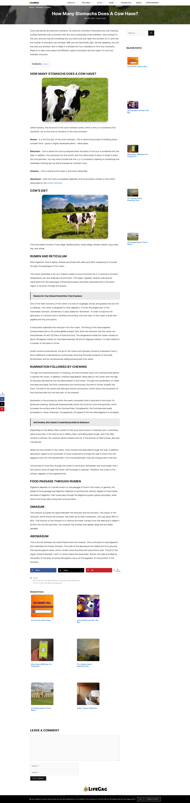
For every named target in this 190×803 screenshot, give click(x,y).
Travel (139, 3)
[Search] (151, 33)
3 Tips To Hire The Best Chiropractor (47, 583)
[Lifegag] (34, 2)
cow (79, 159)
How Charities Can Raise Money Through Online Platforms (56, 580)
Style (99, 3)
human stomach (54, 183)
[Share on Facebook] (2, 399)
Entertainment (152, 3)
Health (48, 7)
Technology (126, 3)
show (45, 64)
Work (111, 3)
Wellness (86, 3)
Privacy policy (152, 799)
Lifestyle (71, 3)
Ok (140, 799)
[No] (187, 799)
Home (31, 7)
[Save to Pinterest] (2, 409)
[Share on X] (2, 404)
